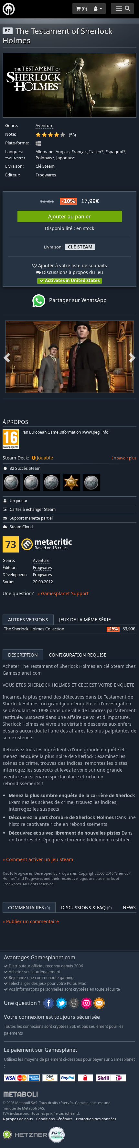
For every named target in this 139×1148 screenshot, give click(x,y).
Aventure (44, 125)
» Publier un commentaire (31, 921)
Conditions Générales (54, 1118)
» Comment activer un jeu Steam (38, 859)
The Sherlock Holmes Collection (34, 629)
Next (132, 356)
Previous (7, 356)
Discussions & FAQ (86, 907)
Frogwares (46, 175)
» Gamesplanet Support (63, 593)
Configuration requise (77, 655)
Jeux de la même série (85, 619)
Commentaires (29, 907)
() (83, 8)
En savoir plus (124, 458)
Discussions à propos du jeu (72, 272)
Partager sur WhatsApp (76, 300)
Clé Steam (45, 166)
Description (23, 655)
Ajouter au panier (69, 216)
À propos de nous (18, 1118)
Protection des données (96, 1118)
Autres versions (28, 619)
